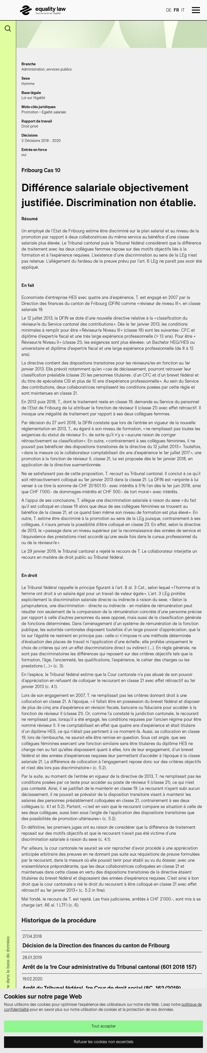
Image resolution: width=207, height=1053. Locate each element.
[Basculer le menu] (196, 10)
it (183, 10)
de (168, 10)
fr (176, 10)
